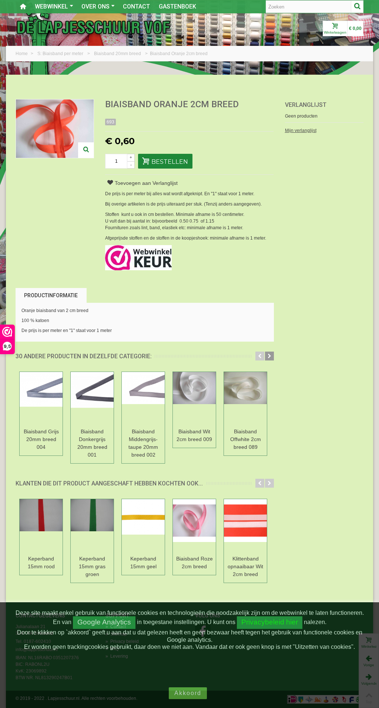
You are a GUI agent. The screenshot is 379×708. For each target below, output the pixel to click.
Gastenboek (177, 6)
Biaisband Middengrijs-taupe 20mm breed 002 (143, 443)
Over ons (95, 6)
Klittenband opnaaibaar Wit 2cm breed (245, 566)
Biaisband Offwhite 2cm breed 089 (245, 439)
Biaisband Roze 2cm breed (194, 562)
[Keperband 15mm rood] (41, 526)
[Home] (23, 6)
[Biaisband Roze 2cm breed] (194, 526)
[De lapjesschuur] (93, 27)
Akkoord (187, 693)
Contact (136, 6)
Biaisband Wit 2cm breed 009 (194, 435)
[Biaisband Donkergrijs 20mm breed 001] (92, 399)
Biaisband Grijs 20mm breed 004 (41, 439)
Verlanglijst (305, 104)
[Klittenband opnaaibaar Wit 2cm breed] (245, 526)
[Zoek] (357, 6)
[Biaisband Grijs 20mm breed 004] (41, 399)
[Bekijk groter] (86, 150)
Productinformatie (51, 295)
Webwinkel (51, 6)
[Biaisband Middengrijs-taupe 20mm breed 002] (143, 399)
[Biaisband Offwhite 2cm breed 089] (245, 399)
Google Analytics (104, 622)
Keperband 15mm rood (41, 562)
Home (22, 53)
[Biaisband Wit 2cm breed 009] (194, 399)
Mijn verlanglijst (300, 130)
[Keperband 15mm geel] (143, 526)
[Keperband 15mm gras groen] (92, 526)
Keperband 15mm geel (143, 562)
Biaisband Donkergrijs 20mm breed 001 (92, 443)
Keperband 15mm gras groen (92, 566)
